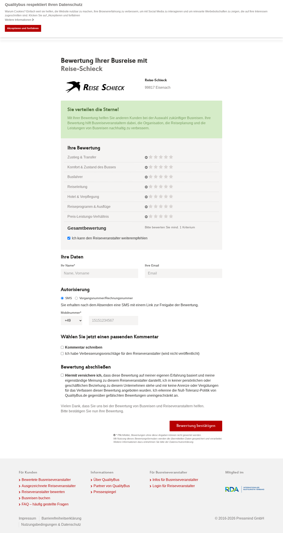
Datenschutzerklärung (181, 442)
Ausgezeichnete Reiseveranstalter (49, 486)
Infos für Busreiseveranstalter (175, 480)
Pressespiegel (105, 492)
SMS (68, 298)
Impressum (27, 518)
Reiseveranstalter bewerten (43, 492)
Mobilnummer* (71, 312)
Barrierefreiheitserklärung (61, 518)
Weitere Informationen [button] (18, 19)
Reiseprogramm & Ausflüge (89, 206)
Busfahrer (75, 177)
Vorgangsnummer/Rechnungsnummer (106, 298)
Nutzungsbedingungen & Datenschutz (51, 524)
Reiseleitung (77, 187)
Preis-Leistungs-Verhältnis (88, 216)
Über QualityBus (106, 480)
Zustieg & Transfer (81, 157)
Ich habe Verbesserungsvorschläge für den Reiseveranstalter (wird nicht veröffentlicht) (132, 353)
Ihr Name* (68, 265)
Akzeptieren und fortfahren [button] (23, 28)
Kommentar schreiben (83, 347)
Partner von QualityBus (112, 486)
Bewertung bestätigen (195, 426)
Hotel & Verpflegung (83, 197)
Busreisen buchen (36, 498)
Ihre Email (152, 265)
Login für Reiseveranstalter (174, 486)
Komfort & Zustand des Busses (91, 167)
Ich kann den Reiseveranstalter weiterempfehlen (109, 238)
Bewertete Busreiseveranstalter (46, 480)
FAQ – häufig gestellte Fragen (45, 504)
